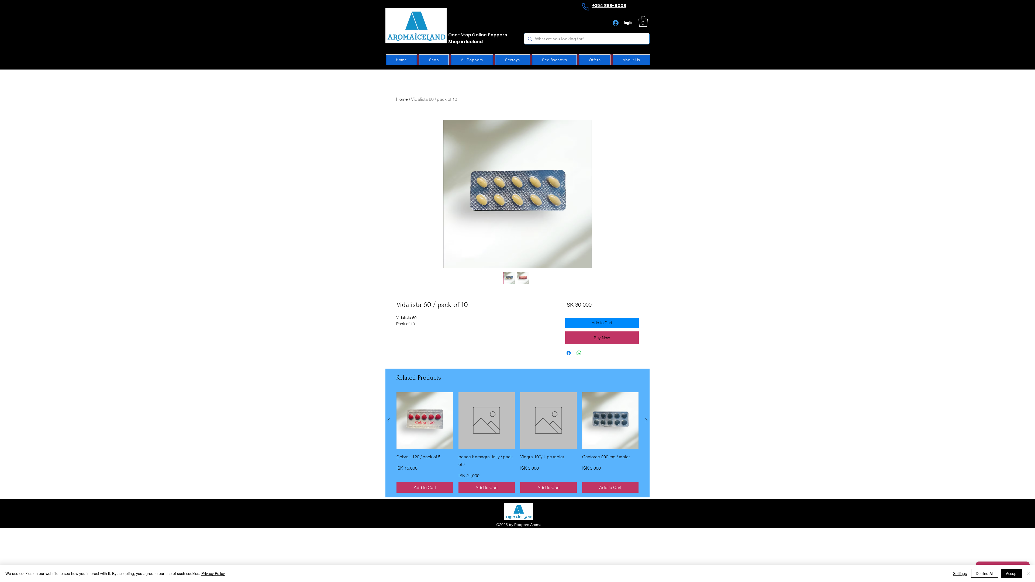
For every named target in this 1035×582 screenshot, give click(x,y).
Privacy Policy (213, 573)
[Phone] (585, 6)
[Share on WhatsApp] (579, 353)
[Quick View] (424, 420)
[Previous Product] (388, 420)
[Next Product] (646, 420)
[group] (517, 442)
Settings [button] (960, 573)
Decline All (984, 573)
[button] (643, 21)
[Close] (1028, 573)
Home (402, 99)
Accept (1011, 573)
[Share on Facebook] (568, 353)
